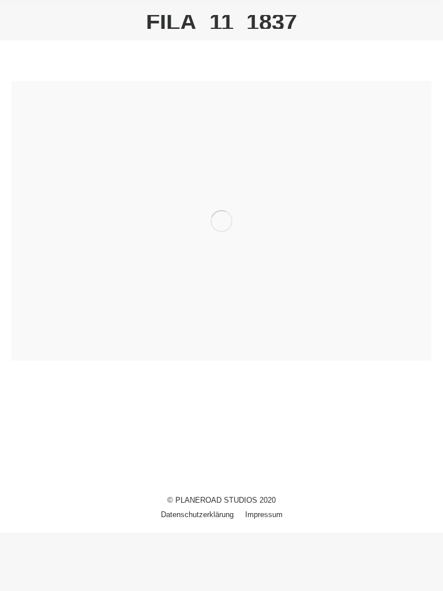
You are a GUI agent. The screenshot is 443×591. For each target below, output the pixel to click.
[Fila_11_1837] (221, 221)
